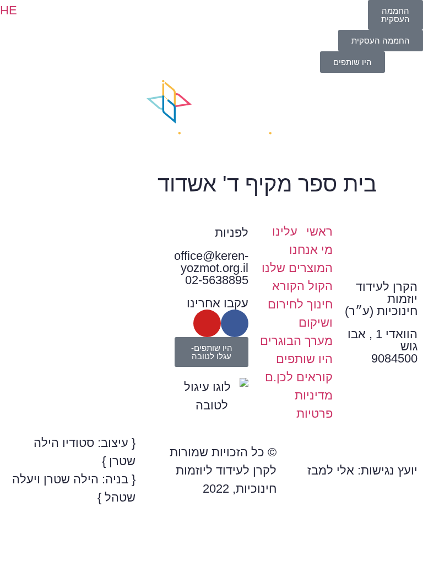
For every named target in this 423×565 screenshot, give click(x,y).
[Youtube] (207, 323)
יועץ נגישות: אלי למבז (362, 470)
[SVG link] (211, 117)
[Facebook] (234, 323)
